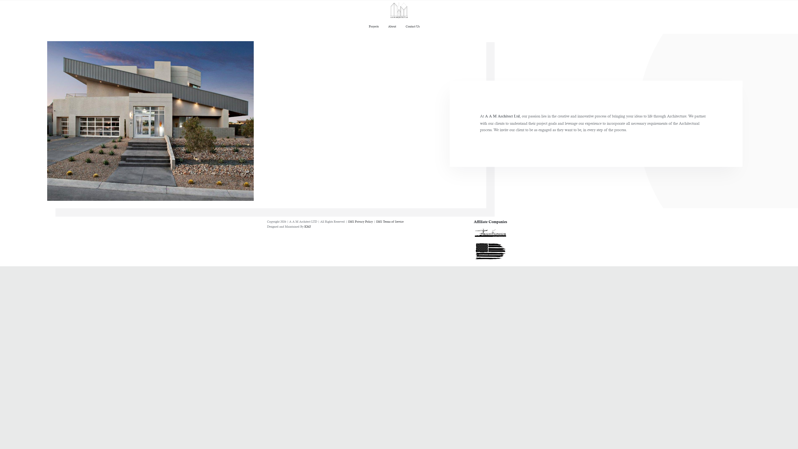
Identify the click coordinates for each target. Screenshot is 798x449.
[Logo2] (490, 243)
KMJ (307, 226)
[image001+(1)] (490, 230)
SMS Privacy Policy (360, 221)
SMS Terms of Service (390, 221)
